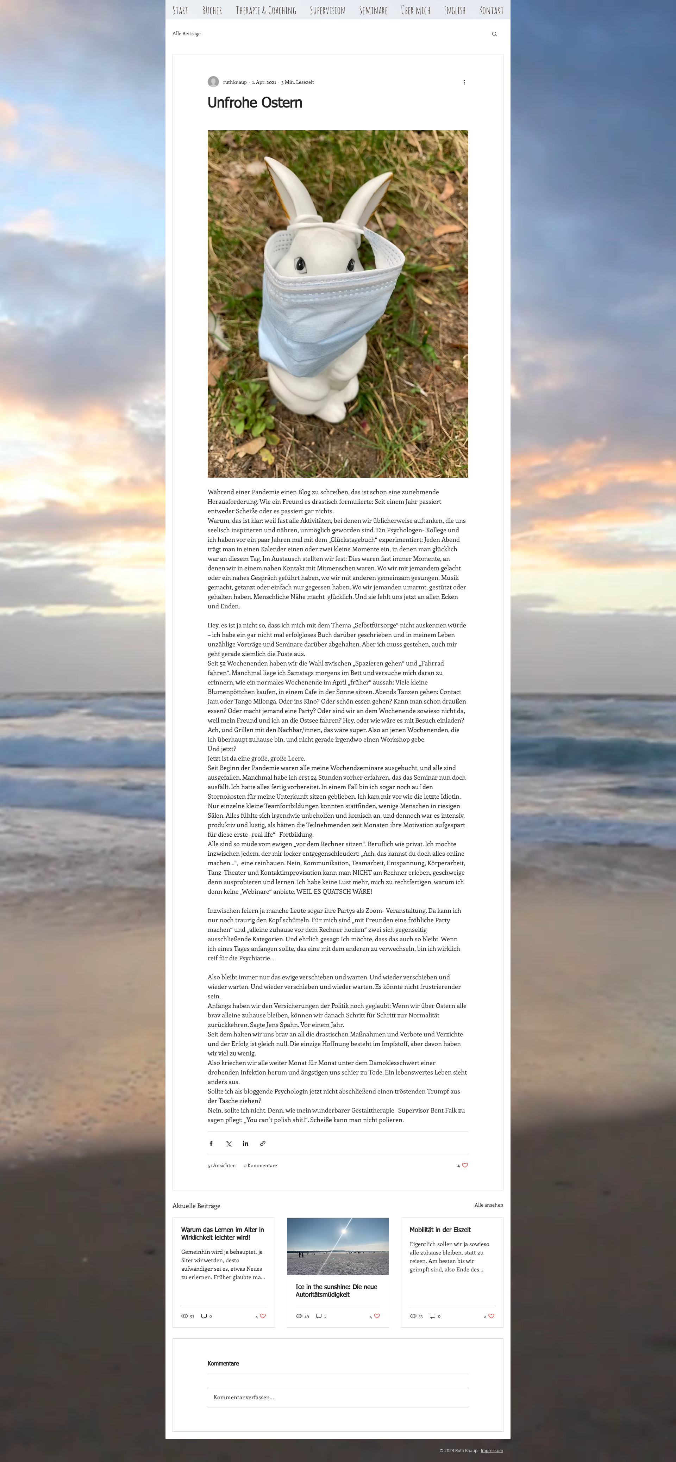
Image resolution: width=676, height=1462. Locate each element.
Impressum (492, 1450)
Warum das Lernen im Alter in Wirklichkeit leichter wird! (222, 1234)
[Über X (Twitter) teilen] (228, 1143)
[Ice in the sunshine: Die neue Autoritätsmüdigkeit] (338, 1246)
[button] (212, 12)
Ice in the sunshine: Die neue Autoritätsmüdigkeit (336, 1291)
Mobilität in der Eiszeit (440, 1230)
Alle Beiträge (187, 33)
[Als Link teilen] (262, 1143)
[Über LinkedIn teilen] (245, 1143)
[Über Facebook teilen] (211, 1143)
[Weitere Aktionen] (464, 82)
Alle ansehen (489, 1204)
